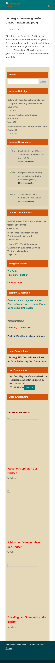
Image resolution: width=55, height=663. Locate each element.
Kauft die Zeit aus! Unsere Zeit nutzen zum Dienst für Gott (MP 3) (31, 154)
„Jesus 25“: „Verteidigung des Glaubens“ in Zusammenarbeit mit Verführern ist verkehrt (23, 247)
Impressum (10, 645)
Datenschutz (23, 645)
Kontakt (9, 648)
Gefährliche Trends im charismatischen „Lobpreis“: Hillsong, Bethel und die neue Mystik (26, 103)
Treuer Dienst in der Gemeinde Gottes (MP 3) (29, 196)
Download (29, 387)
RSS (42, 645)
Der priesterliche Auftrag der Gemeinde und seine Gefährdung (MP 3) (30, 176)
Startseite (34, 645)
